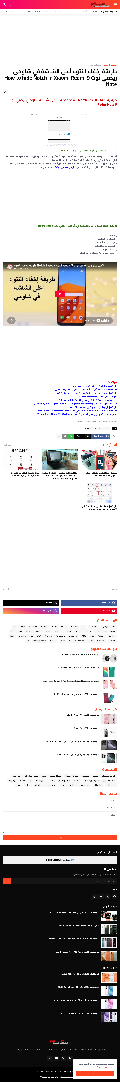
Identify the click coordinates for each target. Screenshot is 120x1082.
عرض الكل (7, 445)
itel (28, 640)
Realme (44, 626)
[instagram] (94, 896)
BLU (20, 631)
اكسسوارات (85, 785)
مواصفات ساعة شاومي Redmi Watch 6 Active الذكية (74, 912)
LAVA (39, 636)
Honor (54, 626)
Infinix (22, 626)
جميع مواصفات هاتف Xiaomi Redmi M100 (79, 925)
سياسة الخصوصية (53, 1071)
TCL (31, 636)
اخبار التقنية (40, 780)
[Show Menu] (116, 4)
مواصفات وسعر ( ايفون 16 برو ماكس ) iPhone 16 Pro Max (72, 741)
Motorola (33, 626)
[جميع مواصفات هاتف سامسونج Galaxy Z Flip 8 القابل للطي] (109, 685)
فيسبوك (12, 780)
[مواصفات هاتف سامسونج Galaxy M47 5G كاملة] (109, 698)
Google (101, 636)
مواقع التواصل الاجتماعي (59, 780)
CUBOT (53, 640)
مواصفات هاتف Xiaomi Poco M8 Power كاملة (77, 952)
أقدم (7, 589)
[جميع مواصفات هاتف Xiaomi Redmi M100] (109, 929)
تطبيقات (85, 776)
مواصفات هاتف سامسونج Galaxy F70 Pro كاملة (76, 667)
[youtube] (101, 896)
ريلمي (4, 11)
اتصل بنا (40, 1071)
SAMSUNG (93, 626)
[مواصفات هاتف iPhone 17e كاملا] (109, 719)
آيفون (85, 11)
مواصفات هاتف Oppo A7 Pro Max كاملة (80, 973)
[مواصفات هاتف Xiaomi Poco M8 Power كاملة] (109, 956)
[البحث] (4, 4)
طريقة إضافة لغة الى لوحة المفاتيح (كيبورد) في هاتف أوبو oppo (99, 507)
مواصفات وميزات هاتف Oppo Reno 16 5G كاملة (76, 1000)
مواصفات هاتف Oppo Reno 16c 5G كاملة (79, 1013)
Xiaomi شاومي (108, 626)
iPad (92, 636)
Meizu (28, 631)
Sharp (12, 636)
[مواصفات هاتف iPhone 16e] (109, 732)
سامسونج (94, 11)
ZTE (11, 11)
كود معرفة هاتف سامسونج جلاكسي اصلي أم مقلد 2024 (25, 474)
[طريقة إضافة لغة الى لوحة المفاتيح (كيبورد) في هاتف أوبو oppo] (99, 493)
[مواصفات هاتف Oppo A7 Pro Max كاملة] (109, 977)
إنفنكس (37, 11)
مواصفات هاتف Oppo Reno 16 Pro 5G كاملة (78, 987)
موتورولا (28, 11)
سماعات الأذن (49, 785)
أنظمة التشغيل (109, 780)
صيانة (19, 785)
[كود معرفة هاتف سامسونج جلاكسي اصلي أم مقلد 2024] (21, 459)
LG (105, 631)
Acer (63, 640)
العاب (22, 780)
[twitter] (107, 896)
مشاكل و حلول (95, 65)
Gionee (48, 636)
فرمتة (95, 776)
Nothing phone (39, 640)
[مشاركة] (5, 91)
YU (70, 640)
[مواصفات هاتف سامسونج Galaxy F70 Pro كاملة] (109, 671)
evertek (111, 640)
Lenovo (87, 631)
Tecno (97, 631)
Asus (78, 631)
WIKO (84, 636)
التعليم (37, 785)
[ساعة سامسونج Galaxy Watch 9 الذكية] (109, 658)
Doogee (100, 640)
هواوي (53, 11)
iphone (38, 631)
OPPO (64, 626)
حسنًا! (95, 1073)
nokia (112, 631)
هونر (45, 11)
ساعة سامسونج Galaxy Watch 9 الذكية (80, 654)
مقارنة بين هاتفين (91, 780)
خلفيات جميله (55, 776)
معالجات (72, 785)
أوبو (68, 11)
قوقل (19, 11)
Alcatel (48, 631)
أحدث (113, 589)
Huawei (74, 626)
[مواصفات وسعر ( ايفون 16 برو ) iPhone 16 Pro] (109, 758)
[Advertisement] (60, 38)
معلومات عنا (69, 1071)
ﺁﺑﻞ (30, 780)
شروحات (16, 776)
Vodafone (79, 640)
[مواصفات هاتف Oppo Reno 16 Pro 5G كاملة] (109, 991)
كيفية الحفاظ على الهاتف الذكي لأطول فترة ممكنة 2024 (101, 474)
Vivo (83, 626)
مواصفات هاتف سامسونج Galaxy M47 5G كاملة (76, 694)
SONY (69, 631)
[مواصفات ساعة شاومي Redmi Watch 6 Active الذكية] (109, 916)
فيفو (61, 11)
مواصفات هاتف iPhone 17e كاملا (83, 715)
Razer (90, 640)
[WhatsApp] (71, 436)
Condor (112, 636)
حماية (27, 785)
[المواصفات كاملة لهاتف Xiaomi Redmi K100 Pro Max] (109, 942)
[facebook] (114, 896)
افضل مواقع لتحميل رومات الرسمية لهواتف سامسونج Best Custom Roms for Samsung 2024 (60, 475)
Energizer (73, 636)
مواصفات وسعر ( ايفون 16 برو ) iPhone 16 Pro (77, 754)
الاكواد (77, 780)
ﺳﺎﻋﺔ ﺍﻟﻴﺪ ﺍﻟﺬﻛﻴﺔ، (31, 776)
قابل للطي (111, 785)
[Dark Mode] (10, 4)
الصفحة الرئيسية (110, 65)
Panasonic (60, 636)
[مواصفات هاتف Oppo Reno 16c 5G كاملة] (109, 1017)
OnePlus (59, 631)
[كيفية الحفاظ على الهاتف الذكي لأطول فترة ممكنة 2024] (99, 459)
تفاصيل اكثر (103, 1067)
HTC (12, 631)
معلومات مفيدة (91, 428)
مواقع (62, 785)
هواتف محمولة (108, 776)
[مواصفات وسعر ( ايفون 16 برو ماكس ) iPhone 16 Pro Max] (109, 745)
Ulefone (22, 636)
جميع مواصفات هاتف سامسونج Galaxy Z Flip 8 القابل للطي (70, 681)
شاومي (76, 11)
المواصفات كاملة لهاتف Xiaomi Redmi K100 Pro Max (74, 938)
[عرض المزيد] (59, 436)
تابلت (44, 776)
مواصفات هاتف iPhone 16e (86, 728)
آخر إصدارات (98, 785)
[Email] (65, 436)
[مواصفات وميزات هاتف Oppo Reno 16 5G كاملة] (109, 1004)
